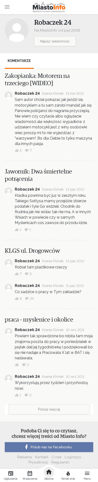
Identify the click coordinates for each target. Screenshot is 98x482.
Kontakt (41, 457)
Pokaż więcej (49, 409)
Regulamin (60, 462)
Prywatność (38, 462)
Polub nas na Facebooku (51, 447)
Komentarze (19, 61)
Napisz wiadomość (55, 41)
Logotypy (73, 457)
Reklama (24, 457)
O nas (56, 457)
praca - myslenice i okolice (39, 320)
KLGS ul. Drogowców (32, 251)
